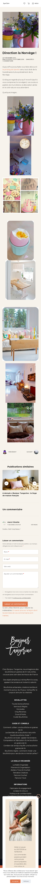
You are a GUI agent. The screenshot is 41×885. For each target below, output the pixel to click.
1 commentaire (7, 61)
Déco (32, 59)
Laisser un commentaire (15, 604)
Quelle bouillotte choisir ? (20, 735)
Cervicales (20, 709)
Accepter (15, 881)
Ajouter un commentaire (14, 574)
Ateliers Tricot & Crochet (20, 770)
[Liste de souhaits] (24, 3)
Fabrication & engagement (20, 788)
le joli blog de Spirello (11, 69)
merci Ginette (13, 522)
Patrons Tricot (20, 778)
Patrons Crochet (20, 775)
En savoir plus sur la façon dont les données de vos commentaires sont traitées (19, 613)
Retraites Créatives (20, 773)
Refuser (26, 881)
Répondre (34, 524)
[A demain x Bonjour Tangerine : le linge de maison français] (20, 480)
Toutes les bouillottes (20, 704)
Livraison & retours (20, 791)
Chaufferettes (20, 712)
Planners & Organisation (20, 767)
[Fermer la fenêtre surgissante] (38, 796)
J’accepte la (18, 598)
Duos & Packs (20, 714)
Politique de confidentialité (20, 794)
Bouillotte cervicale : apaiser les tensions (20, 738)
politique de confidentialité (22, 598)
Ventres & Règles (20, 707)
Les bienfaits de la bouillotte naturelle (20, 733)
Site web (7, 566)
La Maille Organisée (20, 765)
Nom (6, 552)
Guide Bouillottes (20, 717)
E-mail (7, 559)
